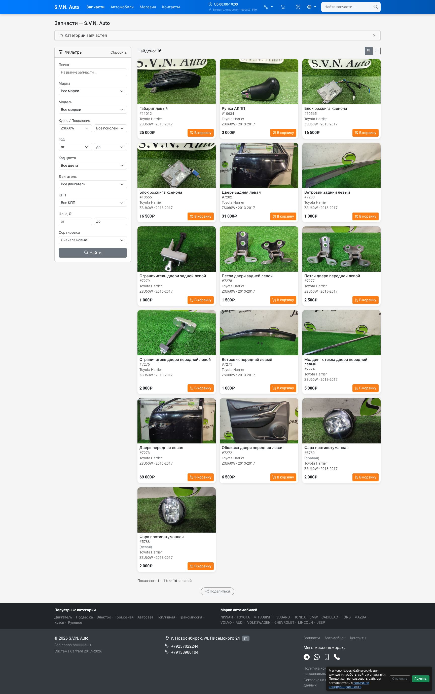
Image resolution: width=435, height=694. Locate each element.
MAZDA (360, 617)
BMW (313, 617)
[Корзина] (283, 7)
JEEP (321, 622)
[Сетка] (369, 51)
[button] (268, 7)
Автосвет (145, 617)
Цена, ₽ (65, 214)
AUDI (239, 622)
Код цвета (67, 158)
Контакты (171, 7)
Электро (104, 617)
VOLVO (226, 622)
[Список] (377, 51)
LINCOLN (305, 622)
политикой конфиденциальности (349, 685)
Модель (65, 102)
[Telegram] (307, 657)
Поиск (64, 65)
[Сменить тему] (298, 7)
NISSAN (227, 617)
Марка (64, 83)
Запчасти (95, 7)
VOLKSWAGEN (259, 622)
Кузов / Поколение (74, 121)
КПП (62, 195)
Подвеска (84, 617)
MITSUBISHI (263, 617)
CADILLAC (329, 617)
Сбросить (119, 52)
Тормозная (124, 617)
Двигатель (68, 177)
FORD (346, 617)
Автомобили (122, 7)
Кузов (59, 622)
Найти (95, 252)
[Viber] (327, 657)
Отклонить (400, 678)
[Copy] (245, 638)
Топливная (166, 617)
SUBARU (283, 617)
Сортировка (69, 232)
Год (62, 139)
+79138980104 (184, 652)
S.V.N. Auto (66, 7)
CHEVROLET (284, 622)
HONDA (300, 617)
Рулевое (75, 622)
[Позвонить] (337, 657)
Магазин (148, 7)
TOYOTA (243, 617)
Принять (420, 678)
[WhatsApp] (317, 657)
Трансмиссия (190, 617)
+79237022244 (184, 646)
